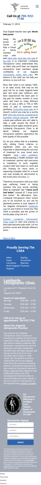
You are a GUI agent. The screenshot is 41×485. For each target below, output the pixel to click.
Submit (20, 442)
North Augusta (13, 265)
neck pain (22, 58)
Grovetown (25, 260)
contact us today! (28, 383)
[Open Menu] (37, 6)
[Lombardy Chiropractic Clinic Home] (20, 7)
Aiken (8, 257)
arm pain (31, 58)
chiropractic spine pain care (18, 74)
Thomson (24, 265)
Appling (23, 257)
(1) (28, 177)
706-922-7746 (25, 17)
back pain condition (25, 155)
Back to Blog (9, 238)
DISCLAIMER (30, 460)
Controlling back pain (23, 109)
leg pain (7, 61)
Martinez (24, 263)
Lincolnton (11, 263)
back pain (12, 58)
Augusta (10, 268)
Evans (9, 260)
